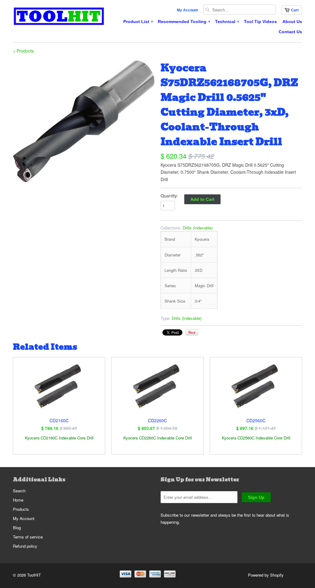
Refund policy (25, 546)
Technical (226, 21)
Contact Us (290, 31)
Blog (17, 527)
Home (18, 500)
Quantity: (169, 196)
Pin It (191, 332)
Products (21, 509)
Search (19, 491)
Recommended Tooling (183, 21)
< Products (23, 51)
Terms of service (28, 537)
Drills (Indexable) (198, 228)
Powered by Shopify (266, 575)
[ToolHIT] (59, 17)
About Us (292, 21)
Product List (137, 21)
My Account (187, 10)
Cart (295, 10)
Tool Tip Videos (260, 21)
